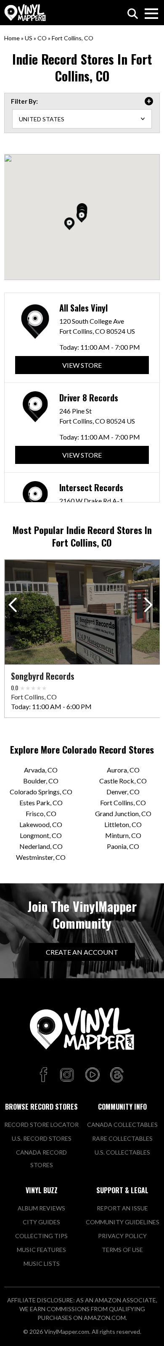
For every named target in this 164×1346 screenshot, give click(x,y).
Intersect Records (91, 487)
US (28, 38)
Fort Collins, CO (123, 803)
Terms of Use (122, 1249)
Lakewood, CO (40, 824)
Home (12, 38)
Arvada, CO (41, 770)
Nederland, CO (41, 846)
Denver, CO (123, 792)
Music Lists (42, 1263)
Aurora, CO (123, 770)
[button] (69, 223)
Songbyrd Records (42, 676)
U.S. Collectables (122, 1152)
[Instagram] (66, 1075)
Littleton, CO (123, 824)
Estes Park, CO (41, 803)
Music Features (41, 1249)
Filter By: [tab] (24, 101)
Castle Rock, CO (123, 781)
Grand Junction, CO (123, 813)
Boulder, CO (40, 781)
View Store (82, 365)
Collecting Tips (41, 1235)
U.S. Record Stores (41, 1138)
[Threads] (117, 1075)
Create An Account (82, 952)
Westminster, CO (41, 857)
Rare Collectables (122, 1138)
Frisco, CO (41, 813)
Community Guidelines (122, 1222)
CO (42, 38)
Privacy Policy (122, 1235)
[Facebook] (45, 1075)
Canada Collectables (122, 1124)
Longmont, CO (41, 835)
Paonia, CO (123, 846)
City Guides (41, 1222)
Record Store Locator (41, 1124)
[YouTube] (92, 1075)
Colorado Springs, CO (41, 792)
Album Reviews (41, 1208)
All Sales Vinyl (83, 307)
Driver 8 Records (88, 397)
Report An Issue (122, 1208)
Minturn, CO (123, 835)
